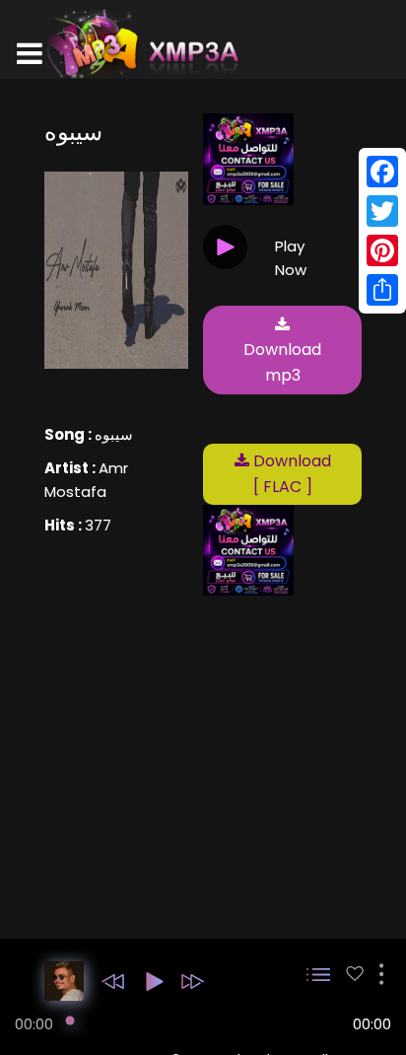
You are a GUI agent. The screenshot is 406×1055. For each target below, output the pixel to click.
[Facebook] (382, 171)
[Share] (382, 290)
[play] (355, 973)
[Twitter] (382, 211)
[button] (113, 981)
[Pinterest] (382, 250)
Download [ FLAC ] (290, 474)
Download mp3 (282, 362)
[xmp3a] (140, 43)
